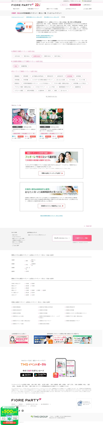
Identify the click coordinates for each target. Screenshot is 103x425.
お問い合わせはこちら (61, 238)
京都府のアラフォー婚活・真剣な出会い (21, 320)
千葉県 (33, 285)
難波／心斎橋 (33, 260)
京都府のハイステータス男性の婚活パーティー (76, 313)
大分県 (33, 295)
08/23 (17, 56)
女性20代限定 (30, 90)
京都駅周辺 (24, 66)
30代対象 (78, 76)
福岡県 (27, 295)
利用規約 (21, 404)
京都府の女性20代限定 (44, 323)
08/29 (36, 56)
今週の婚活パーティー (33, 8)
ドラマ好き (72, 79)
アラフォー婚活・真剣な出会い (23, 87)
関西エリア (14, 290)
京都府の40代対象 (17, 313)
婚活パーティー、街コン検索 (18, 238)
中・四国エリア (15, 292)
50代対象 (25, 79)
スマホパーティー (40, 87)
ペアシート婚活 (19, 90)
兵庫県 (38, 290)
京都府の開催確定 (17, 307)
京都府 (33, 290)
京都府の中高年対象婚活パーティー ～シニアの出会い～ (49, 317)
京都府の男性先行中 (70, 307)
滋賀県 (44, 290)
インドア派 (82, 79)
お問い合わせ (87, 4)
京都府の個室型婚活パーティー (73, 320)
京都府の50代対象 (43, 313)
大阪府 (27, 290)
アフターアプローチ (16, 236)
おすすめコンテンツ (71, 8)
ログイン (64, 4)
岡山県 (27, 292)
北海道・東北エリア (16, 283)
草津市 (27, 271)
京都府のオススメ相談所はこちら (51, 206)
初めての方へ (16, 8)
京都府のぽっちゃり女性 (18, 316)
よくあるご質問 (87, 8)
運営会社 (13, 404)
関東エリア (14, 285)
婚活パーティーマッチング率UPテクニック (37, 234)
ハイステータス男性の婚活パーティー (42, 79)
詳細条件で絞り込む (52, 96)
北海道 (27, 283)
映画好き (17, 83)
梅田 (27, 260)
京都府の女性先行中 (17, 310)
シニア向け (52, 87)
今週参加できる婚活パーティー (18, 240)
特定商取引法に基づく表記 (32, 404)
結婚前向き (78, 87)
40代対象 (17, 79)
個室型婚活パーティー (65, 87)
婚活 (55, 90)
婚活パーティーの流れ (52, 8)
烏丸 (16, 66)
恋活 (49, 90)
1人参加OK (41, 90)
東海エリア (14, 288)
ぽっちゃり (64, 90)
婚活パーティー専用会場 (17, 241)
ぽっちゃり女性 (61, 79)
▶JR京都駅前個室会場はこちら (43, 37)
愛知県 (27, 288)
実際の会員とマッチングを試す (51, 173)
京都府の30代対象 (70, 310)
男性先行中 (50, 76)
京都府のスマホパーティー (45, 320)
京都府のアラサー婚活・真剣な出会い (74, 316)
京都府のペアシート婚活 (18, 323)
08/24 (26, 56)
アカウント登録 (75, 4)
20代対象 (69, 76)
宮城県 (33, 283)
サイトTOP (14, 232)
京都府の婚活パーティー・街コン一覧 (34, 17)
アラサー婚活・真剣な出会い (62, 83)
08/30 (47, 56)
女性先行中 (60, 76)
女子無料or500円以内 (37, 76)
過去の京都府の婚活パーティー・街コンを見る (51, 215)
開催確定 (17, 76)
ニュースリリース (16, 243)
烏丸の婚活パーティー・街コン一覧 (51, 17)
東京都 (27, 285)
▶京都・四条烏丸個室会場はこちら (44, 35)
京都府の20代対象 (43, 310)
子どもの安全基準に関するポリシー (19, 405)
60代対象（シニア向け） (80, 83)
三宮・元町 (28, 268)
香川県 (33, 292)
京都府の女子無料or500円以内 (46, 307)
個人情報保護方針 (45, 404)
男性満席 (25, 76)
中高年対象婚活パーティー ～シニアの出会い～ (36, 83)
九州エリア (14, 295)
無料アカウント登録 (81, 238)
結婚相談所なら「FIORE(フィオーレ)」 (71, 1)
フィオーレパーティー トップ (18, 17)
